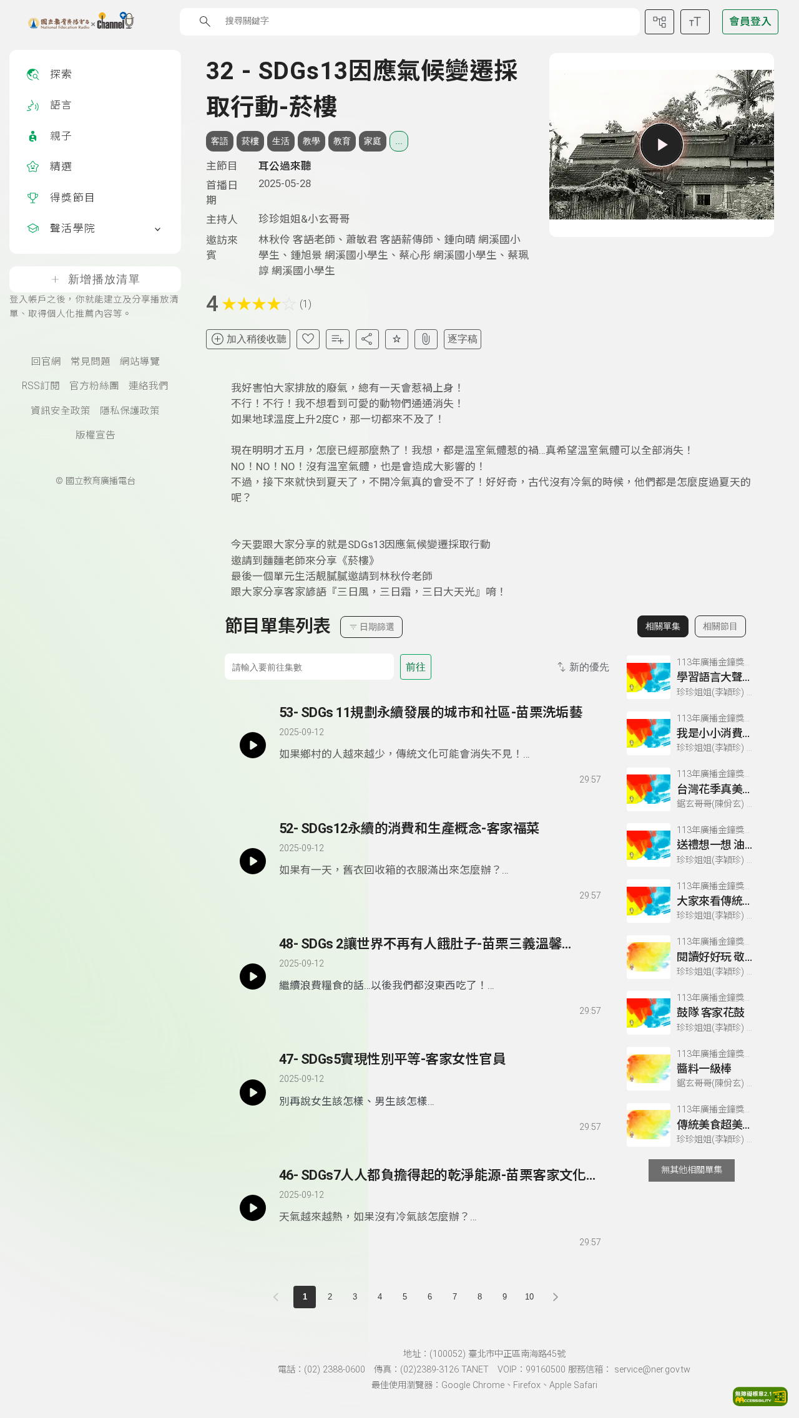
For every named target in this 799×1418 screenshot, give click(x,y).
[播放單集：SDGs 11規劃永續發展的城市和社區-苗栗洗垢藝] (253, 745)
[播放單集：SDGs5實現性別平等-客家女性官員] (253, 1091)
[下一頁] (555, 1297)
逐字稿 (463, 339)
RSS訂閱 (41, 386)
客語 (219, 141)
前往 (416, 667)
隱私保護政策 (130, 411)
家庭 (372, 141)
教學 (311, 141)
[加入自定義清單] (337, 339)
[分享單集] (367, 339)
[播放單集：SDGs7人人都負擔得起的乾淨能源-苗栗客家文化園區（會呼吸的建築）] (253, 1207)
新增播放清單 (104, 279)
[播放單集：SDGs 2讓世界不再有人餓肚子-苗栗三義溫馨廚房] (253, 976)
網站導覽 (140, 361)
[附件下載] (426, 339)
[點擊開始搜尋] (205, 21)
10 (529, 1296)
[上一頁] (278, 1297)
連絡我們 (149, 386)
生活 (281, 141)
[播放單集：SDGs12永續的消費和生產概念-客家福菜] (253, 861)
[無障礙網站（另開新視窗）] (760, 1402)
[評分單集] (396, 339)
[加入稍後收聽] (288, 777)
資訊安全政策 (61, 411)
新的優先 (589, 667)
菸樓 (250, 141)
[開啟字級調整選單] (695, 21)
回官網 (46, 361)
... (399, 141)
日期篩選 (377, 627)
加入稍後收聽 (257, 339)
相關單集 (662, 626)
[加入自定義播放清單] (310, 777)
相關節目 (720, 626)
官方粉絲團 (94, 386)
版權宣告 (95, 435)
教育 (342, 141)
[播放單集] (661, 144)
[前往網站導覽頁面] (659, 21)
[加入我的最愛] (308, 339)
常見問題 (90, 361)
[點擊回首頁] (73, 22)
